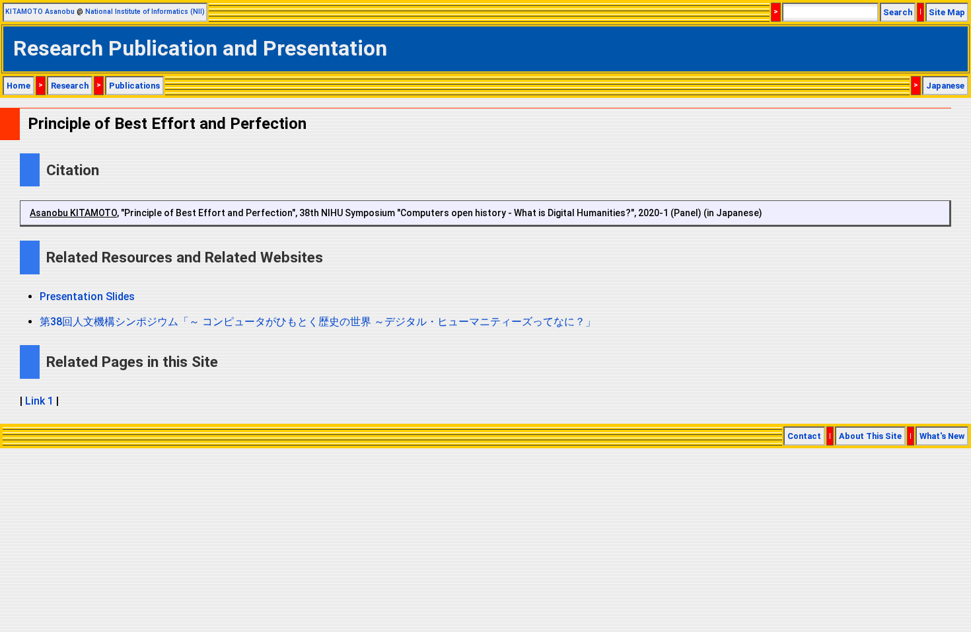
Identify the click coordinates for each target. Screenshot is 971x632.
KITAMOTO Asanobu (40, 11)
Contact (804, 436)
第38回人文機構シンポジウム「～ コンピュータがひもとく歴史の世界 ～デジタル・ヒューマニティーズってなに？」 (318, 321)
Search (897, 12)
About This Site (870, 436)
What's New (941, 436)
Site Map (947, 12)
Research (70, 86)
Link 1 (39, 401)
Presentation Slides (87, 296)
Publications (134, 86)
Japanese (945, 86)
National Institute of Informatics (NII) (145, 11)
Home (18, 86)
